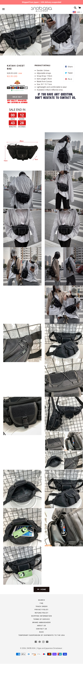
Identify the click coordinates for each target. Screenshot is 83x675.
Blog (41, 632)
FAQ (41, 603)
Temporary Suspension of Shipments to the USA (41, 635)
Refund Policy (41, 613)
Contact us (41, 629)
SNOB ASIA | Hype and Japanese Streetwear (45, 648)
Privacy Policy (41, 609)
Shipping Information (41, 616)
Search (41, 600)
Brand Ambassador (41, 622)
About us (41, 625)
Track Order (41, 606)
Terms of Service (41, 619)
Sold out (17, 97)
